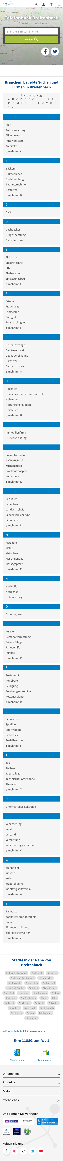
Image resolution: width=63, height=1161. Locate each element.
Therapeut (12, 784)
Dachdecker (13, 229)
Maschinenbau (14, 558)
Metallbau (12, 553)
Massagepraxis (14, 564)
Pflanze (10, 653)
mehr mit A (15, 151)
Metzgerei (11, 542)
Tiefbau (10, 768)
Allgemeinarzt (14, 135)
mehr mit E (14, 284)
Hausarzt (11, 389)
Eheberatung (13, 273)
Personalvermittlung (18, 637)
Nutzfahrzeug (14, 597)
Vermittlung (13, 840)
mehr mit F (14, 328)
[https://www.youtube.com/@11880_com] (41, 1151)
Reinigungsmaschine (18, 691)
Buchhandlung (15, 179)
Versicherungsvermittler (20, 845)
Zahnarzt (11, 911)
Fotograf (11, 317)
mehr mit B (15, 195)
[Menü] (59, 3)
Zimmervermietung (17, 927)
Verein (9, 829)
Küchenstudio (14, 465)
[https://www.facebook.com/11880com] (6, 1151)
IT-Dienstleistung (16, 438)
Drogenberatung (16, 235)
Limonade (12, 520)
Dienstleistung (14, 240)
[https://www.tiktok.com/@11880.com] (23, 1151)
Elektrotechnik (14, 262)
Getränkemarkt (15, 350)
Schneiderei (13, 719)
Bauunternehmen (16, 184)
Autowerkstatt (14, 140)
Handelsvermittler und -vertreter (25, 394)
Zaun (9, 922)
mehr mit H (15, 415)
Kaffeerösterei (14, 460)
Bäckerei (11, 168)
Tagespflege (13, 773)
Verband (11, 834)
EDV (8, 268)
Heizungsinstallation (18, 404)
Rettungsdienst (15, 696)
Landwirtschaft (15, 509)
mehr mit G (15, 371)
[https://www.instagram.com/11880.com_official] (14, 1151)
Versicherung (13, 824)
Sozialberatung (15, 740)
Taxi (8, 763)
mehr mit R (15, 702)
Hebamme (12, 399)
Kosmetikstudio (15, 455)
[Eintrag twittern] (55, 51)
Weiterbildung (14, 883)
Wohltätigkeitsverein (18, 889)
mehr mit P (15, 658)
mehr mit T (15, 789)
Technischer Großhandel (21, 779)
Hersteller (12, 410)
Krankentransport (16, 471)
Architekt (11, 146)
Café (8, 212)
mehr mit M (15, 569)
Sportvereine (13, 730)
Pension (11, 631)
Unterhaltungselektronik (21, 806)
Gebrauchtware (15, 366)
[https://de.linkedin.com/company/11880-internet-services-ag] (32, 1151)
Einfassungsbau (15, 278)
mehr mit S (15, 745)
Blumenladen (14, 174)
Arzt (8, 125)
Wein (9, 878)
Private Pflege (14, 642)
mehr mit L (14, 525)
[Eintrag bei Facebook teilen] (45, 51)
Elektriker (11, 257)
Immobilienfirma (16, 432)
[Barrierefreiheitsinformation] (51, 3)
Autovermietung (15, 130)
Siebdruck (12, 735)
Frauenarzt (12, 306)
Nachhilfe (11, 586)
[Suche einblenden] (36, 3)
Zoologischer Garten (18, 932)
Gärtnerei (11, 361)
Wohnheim (12, 867)
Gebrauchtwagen (16, 345)
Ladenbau (12, 504)
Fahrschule (12, 312)
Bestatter (11, 190)
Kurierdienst (13, 476)
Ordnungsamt (14, 614)
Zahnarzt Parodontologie (21, 917)
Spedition (11, 724)
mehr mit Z (15, 938)
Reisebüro (12, 680)
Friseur (10, 301)
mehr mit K (15, 481)
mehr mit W (15, 894)
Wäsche (10, 873)
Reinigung (12, 686)
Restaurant (12, 675)
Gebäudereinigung (17, 355)
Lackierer (11, 499)
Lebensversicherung (18, 515)
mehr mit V (14, 850)
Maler (9, 548)
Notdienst (12, 592)
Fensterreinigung (16, 322)
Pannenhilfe (13, 647)
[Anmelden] (43, 3)
